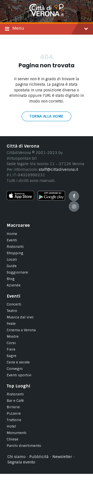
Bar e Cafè (15, 400)
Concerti (14, 304)
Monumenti (17, 433)
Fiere (11, 349)
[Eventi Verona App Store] (20, 198)
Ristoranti (15, 246)
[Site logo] (46, 15)
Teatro (12, 310)
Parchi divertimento (24, 445)
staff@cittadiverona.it (58, 169)
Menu (18, 28)
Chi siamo (16, 456)
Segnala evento (21, 462)
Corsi (11, 343)
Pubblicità (39, 456)
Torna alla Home (46, 116)
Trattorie (14, 420)
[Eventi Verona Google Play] (51, 199)
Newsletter (62, 456)
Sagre (11, 356)
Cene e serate (18, 362)
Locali (12, 259)
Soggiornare (17, 272)
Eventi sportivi (19, 375)
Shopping (15, 253)
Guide (12, 266)
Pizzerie (14, 413)
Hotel (11, 426)
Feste (11, 323)
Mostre (13, 336)
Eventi (12, 240)
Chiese (12, 439)
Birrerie (13, 407)
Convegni (15, 368)
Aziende (14, 285)
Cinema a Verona (21, 330)
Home (12, 233)
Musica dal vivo (20, 317)
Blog (11, 279)
